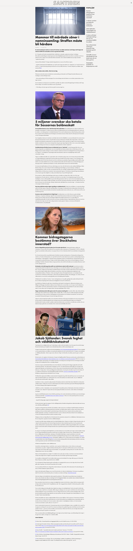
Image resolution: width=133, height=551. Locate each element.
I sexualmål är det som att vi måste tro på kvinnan (54, 395)
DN (41, 68)
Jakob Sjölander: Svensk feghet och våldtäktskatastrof (58, 340)
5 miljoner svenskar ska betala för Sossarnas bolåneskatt (58, 123)
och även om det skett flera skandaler (71, 371)
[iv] (53, 439)
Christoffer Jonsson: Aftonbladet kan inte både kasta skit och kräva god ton (91, 57)
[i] (77, 349)
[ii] (75, 358)
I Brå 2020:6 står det (72, 472)
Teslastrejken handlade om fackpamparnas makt (91, 64)
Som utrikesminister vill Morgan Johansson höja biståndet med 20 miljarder (91, 48)
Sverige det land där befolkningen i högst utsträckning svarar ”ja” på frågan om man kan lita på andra (54, 358)
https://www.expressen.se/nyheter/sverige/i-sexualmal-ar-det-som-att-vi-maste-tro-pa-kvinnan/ (54, 531)
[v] (61, 479)
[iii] (48, 405)
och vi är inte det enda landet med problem (68, 349)
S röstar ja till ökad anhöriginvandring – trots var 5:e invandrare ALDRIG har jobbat (91, 38)
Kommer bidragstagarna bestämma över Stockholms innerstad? (56, 240)
